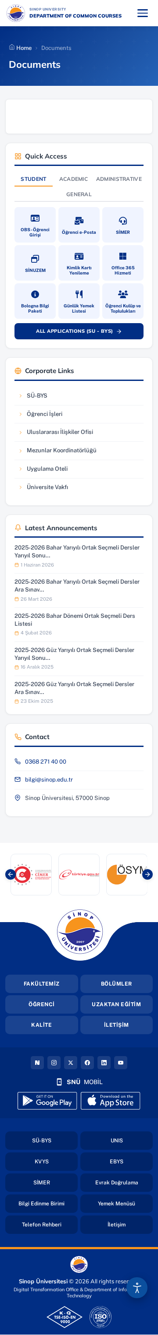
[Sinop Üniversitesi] (16, 13)
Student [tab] (33, 179)
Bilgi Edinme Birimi (48, 1203)
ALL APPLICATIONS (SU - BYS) (84, 333)
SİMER (55, 1182)
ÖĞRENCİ (42, 1004)
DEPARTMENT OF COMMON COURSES (75, 16)
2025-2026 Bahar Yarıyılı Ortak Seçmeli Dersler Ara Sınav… (77, 585)
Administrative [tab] (119, 179)
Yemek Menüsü (125, 1203)
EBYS (131, 1161)
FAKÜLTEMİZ (42, 984)
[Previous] (10, 874)
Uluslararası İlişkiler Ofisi (55, 434)
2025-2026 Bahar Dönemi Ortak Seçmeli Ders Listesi (74, 620)
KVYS (56, 1161)
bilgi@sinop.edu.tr (49, 779)
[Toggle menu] (142, 13)
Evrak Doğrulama (124, 1182)
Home (23, 48)
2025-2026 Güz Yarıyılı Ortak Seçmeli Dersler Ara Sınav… (74, 688)
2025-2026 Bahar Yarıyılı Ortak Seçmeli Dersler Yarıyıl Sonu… (77, 551)
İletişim (130, 1224)
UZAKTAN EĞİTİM (116, 1004)
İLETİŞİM (116, 1025)
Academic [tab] (73, 179)
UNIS (132, 1140)
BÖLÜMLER (116, 984)
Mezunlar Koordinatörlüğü (57, 452)
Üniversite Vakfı (44, 489)
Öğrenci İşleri (44, 416)
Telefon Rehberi (50, 1224)
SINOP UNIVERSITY (70, 9)
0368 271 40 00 (45, 761)
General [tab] (79, 194)
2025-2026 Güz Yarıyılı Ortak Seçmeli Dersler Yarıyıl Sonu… (74, 654)
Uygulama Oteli (44, 470)
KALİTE (41, 1025)
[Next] (147, 874)
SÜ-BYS (44, 397)
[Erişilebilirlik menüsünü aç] (136, 1287)
